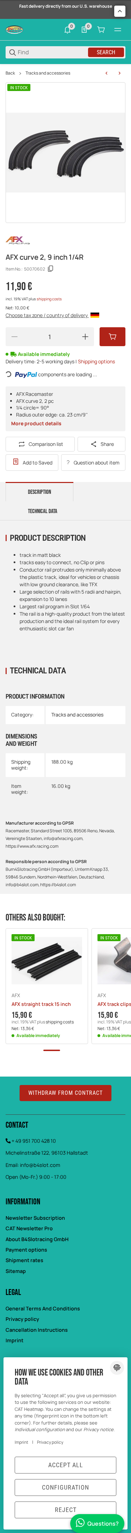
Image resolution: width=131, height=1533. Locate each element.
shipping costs (49, 298)
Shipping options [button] (96, 361)
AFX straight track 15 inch (41, 1004)
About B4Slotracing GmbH (37, 1239)
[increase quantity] (85, 337)
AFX (16, 995)
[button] (47, 960)
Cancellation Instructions (37, 1329)
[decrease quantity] (14, 337)
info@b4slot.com (40, 1165)
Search (106, 52)
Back (10, 73)
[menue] (117, 29)
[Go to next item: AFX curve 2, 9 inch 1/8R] (119, 73)
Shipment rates (24, 1260)
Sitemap (16, 1271)
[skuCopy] (50, 269)
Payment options (26, 1249)
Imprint (14, 1340)
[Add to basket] (112, 336)
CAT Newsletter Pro (29, 1228)
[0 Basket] (101, 29)
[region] (65, 73)
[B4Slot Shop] (14, 29)
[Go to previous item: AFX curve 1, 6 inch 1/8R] (106, 73)
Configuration (65, 1487)
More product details (36, 423)
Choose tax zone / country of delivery (47, 315)
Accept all (65, 1465)
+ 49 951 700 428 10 (34, 1141)
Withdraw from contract (65, 1093)
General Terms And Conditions (43, 1308)
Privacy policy (22, 1319)
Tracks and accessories (48, 73)
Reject (66, 1509)
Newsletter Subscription (35, 1217)
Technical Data (42, 511)
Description (39, 492)
